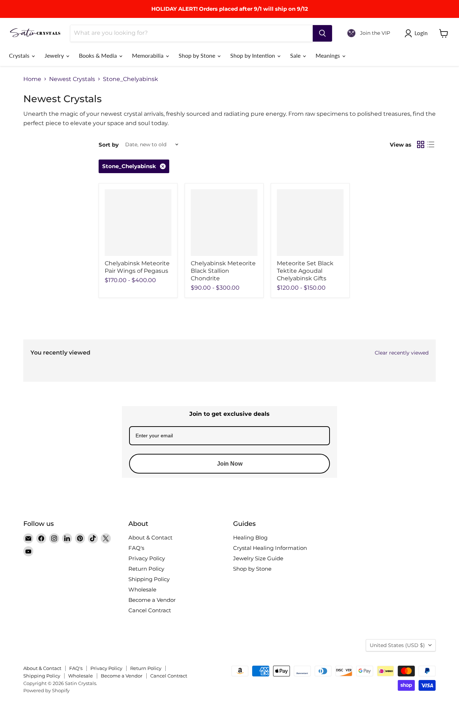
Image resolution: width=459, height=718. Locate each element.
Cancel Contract (149, 610)
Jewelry (54, 55)
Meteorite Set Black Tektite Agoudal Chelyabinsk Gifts (305, 271)
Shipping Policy (149, 579)
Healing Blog (250, 537)
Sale (296, 55)
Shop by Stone (198, 55)
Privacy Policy (146, 558)
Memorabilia (148, 55)
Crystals (20, 55)
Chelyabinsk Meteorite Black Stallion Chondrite (223, 271)
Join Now (229, 464)
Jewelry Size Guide (258, 558)
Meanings (328, 55)
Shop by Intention (253, 55)
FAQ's (136, 548)
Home (32, 79)
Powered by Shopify (46, 690)
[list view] (431, 144)
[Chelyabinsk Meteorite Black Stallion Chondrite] (224, 222)
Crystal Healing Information (270, 548)
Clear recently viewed (402, 353)
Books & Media (98, 55)
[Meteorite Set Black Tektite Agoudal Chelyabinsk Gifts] (310, 222)
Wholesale (142, 589)
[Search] (322, 33)
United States (397, 645)
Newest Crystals (72, 79)
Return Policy (146, 568)
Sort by (109, 145)
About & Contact (150, 537)
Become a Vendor (152, 599)
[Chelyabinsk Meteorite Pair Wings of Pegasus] (138, 222)
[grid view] (421, 144)
